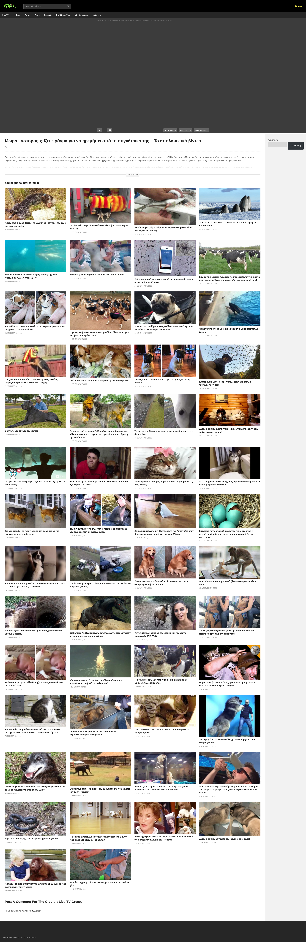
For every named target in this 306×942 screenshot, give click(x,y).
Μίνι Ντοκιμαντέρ (82, 15)
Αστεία (27, 15)
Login (299, 6)
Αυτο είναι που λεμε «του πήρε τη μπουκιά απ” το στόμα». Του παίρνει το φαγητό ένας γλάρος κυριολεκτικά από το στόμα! (229, 789)
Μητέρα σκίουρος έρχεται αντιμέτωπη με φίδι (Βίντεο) (32, 838)
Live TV (5, 15)
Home (18, 15)
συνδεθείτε (36, 911)
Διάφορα (97, 15)
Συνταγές (48, 15)
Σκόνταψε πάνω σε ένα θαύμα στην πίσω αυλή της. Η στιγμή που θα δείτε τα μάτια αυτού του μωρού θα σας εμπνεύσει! (226, 534)
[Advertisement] (153, 41)
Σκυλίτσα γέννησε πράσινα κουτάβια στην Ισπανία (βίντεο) (99, 380)
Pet (6, 147)
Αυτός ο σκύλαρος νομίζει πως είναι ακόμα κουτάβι (225, 839)
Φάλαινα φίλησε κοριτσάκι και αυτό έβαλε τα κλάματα (97, 275)
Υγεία (37, 15)
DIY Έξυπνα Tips (63, 15)
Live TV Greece (70, 902)
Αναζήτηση (273, 140)
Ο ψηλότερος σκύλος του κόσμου (21, 431)
